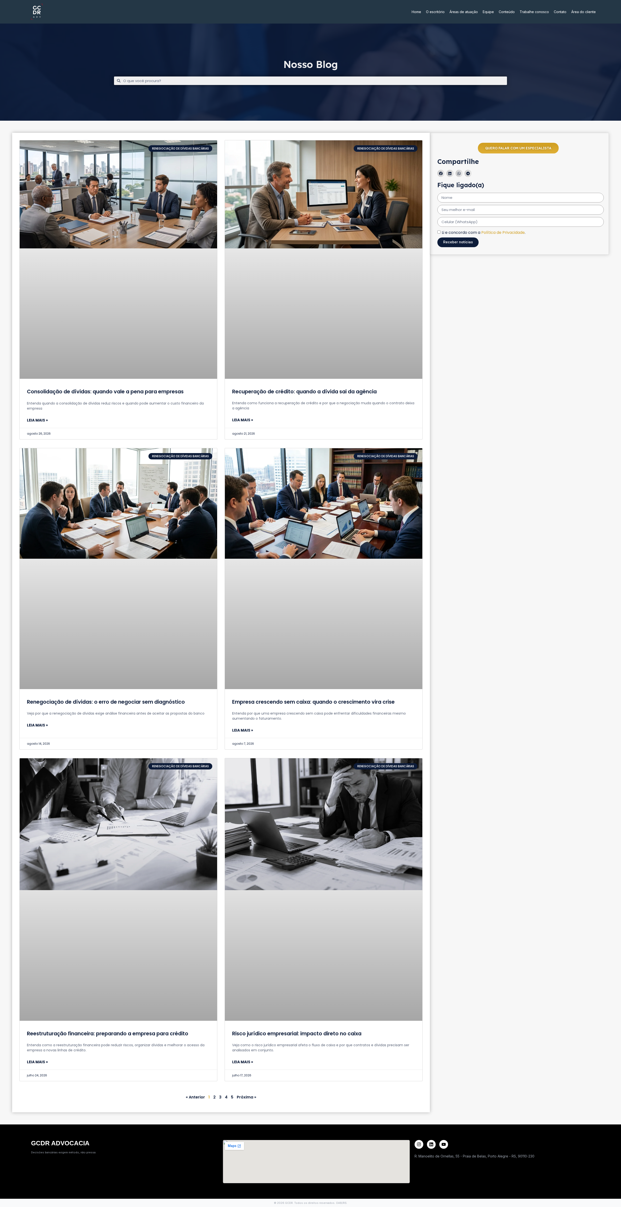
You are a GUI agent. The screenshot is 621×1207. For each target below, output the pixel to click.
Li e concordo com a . (483, 232)
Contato (560, 12)
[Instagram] (419, 1144)
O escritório (435, 12)
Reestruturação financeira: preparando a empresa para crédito (107, 1033)
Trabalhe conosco (534, 12)
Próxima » (246, 1097)
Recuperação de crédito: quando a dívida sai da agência (304, 391)
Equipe (488, 12)
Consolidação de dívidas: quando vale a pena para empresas (105, 391)
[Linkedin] (431, 1144)
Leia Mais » (37, 420)
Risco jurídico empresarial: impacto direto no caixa (296, 1033)
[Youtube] (443, 1144)
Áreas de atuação (463, 12)
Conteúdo (507, 12)
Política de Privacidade (503, 232)
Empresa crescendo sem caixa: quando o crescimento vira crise (313, 701)
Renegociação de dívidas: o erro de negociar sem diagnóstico (106, 701)
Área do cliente (583, 12)
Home (416, 12)
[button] (440, 173)
